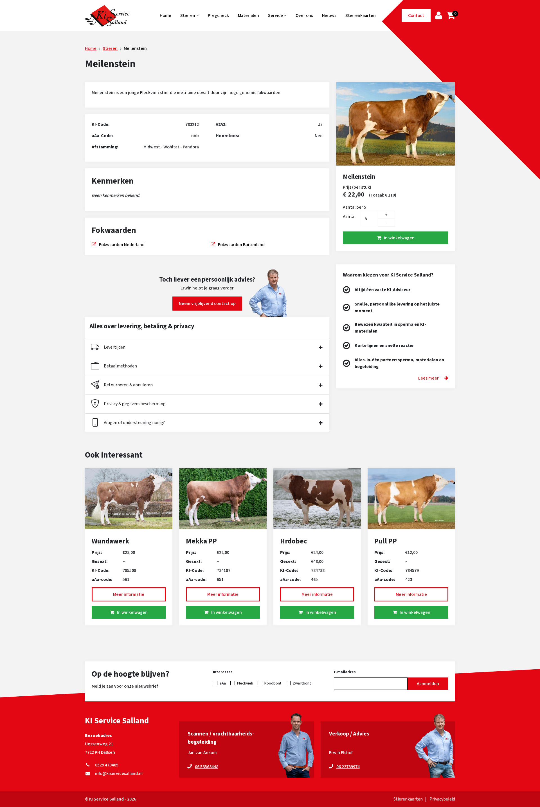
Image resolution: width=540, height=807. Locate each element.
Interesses (223, 672)
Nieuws (329, 15)
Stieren (188, 15)
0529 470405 (105, 765)
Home (165, 15)
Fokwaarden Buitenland (241, 245)
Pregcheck (218, 15)
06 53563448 (206, 767)
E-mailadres (345, 672)
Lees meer (428, 378)
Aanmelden (428, 684)
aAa (223, 683)
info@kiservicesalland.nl (118, 773)
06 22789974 (348, 767)
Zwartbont (302, 683)
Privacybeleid (442, 799)
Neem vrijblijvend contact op (207, 303)
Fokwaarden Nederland (122, 245)
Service (276, 15)
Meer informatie (128, 594)
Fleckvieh (245, 683)
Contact (416, 15)
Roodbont (273, 683)
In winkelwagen (399, 238)
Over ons (304, 15)
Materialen (248, 15)
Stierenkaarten (360, 15)
